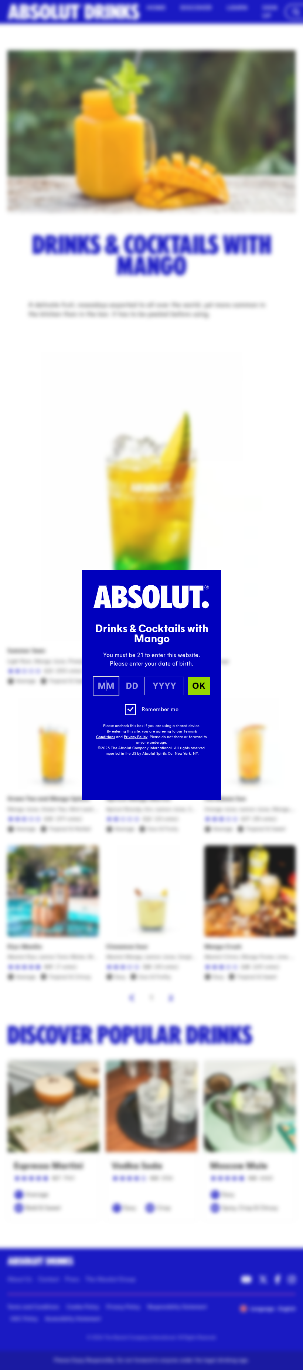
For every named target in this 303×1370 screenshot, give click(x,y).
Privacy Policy (135, 737)
